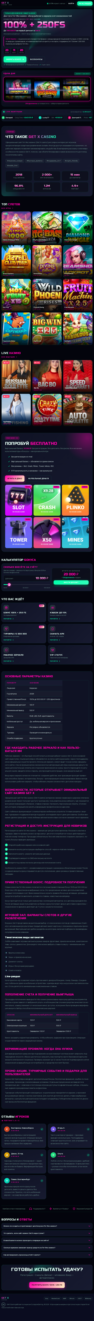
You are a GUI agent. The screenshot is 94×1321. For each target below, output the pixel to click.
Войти (71, 3)
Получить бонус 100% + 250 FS (47, 1285)
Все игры (6, 208)
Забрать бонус (13, 59)
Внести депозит (71, 582)
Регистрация (85, 3)
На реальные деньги (38, 478)
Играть (38, 1313)
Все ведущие (8, 357)
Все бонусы (36, 59)
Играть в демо (14, 478)
